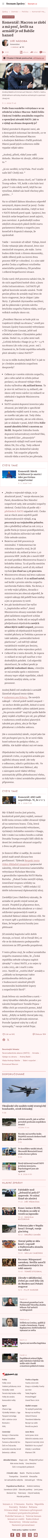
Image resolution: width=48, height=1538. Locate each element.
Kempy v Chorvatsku (10, 1435)
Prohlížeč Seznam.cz (14, 1516)
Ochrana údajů (11, 1510)
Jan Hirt (28, 1390)
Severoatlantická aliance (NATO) (16, 1053)
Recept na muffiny (32, 1412)
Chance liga (6, 1409)
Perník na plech (31, 1426)
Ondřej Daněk (32, 1235)
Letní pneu (38, 1489)
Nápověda (39, 1504)
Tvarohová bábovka (32, 1419)
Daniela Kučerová (26, 1218)
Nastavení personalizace (23, 1525)
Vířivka (39, 1480)
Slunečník (24, 1476)
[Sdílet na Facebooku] (4, 1039)
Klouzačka (33, 1476)
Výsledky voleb (8, 1390)
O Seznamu (19, 1504)
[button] (24, 76)
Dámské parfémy (25, 1489)
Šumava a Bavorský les (11, 1442)
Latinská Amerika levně (11, 1449)
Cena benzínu (30, 1463)
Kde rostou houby (17, 1463)
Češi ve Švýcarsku (9, 1445)
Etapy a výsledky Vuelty (34, 1386)
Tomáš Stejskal (33, 1271)
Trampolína (13, 1476)
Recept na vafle (31, 1423)
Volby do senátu (8, 1397)
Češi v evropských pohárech (23, 1467)
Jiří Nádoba (18, 41)
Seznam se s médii (15, 1519)
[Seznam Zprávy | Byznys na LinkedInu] (36, 1535)
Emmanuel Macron (10, 1064)
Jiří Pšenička (32, 1202)
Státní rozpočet (29, 1060)
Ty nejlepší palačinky (33, 1409)
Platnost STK (30, 1452)
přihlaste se (38, 58)
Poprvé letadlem (8, 1438)
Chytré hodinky (34, 1493)
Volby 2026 (6, 1383)
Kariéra (29, 1504)
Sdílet (35, 52)
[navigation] (3, 4)
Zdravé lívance (31, 1416)
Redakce (23, 1507)
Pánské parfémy (23, 1496)
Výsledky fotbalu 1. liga (11, 1412)
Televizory (22, 1493)
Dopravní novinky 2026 (34, 1442)
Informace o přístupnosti (30, 1510)
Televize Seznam (33, 1516)
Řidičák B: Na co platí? (34, 1445)
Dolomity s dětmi (9, 1452)
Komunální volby (9, 1400)
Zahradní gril (30, 1480)
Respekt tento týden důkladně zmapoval (21, 862)
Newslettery (15, 1522)
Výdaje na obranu (9, 1057)
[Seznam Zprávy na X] (18, 1535)
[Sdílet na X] (8, 1039)
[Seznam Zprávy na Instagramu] (24, 1535)
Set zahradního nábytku (13, 1480)
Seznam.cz (32, 4)
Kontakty (13, 1507)
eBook (25, 52)
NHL (4, 1426)
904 (44, 52)
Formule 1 (6, 1423)
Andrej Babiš (25, 1057)
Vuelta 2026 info (31, 1383)
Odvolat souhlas (29, 1522)
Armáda (35, 1053)
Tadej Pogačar (30, 1393)
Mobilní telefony (33, 1486)
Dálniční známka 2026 (34, 1438)
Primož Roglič (30, 1397)
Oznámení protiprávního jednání (23, 1513)
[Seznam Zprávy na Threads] (30, 1535)
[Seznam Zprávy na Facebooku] (12, 1535)
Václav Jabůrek (34, 1253)
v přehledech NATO (23, 509)
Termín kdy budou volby (11, 1393)
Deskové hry (11, 1493)
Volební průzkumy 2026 (11, 1386)
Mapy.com (23, 1460)
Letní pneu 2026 (31, 1435)
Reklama (33, 1507)
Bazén (22, 1473)
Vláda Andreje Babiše (11, 1060)
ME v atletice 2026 (9, 1419)
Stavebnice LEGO (10, 1489)
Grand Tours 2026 (32, 1400)
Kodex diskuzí (32, 1519)
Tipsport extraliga (9, 1416)
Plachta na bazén (33, 1473)
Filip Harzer (31, 1290)
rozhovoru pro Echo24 (15, 697)
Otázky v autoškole (32, 1449)
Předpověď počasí (36, 1460)
